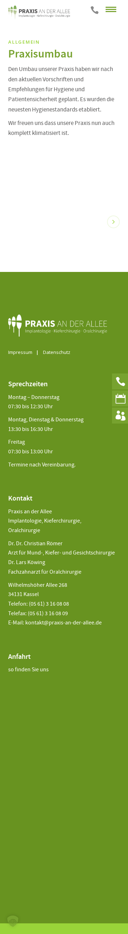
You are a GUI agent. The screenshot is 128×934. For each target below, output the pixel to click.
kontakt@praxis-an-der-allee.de (63, 623)
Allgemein (23, 42)
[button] (13, 921)
